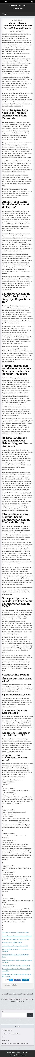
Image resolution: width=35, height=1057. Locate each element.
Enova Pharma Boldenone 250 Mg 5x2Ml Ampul (17, 936)
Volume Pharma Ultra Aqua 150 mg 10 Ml (15, 946)
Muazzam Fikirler (17, 5)
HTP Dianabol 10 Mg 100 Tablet (12, 942)
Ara (3, 1012)
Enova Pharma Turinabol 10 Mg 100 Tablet (15, 939)
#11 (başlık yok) (7, 1030)
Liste (3, 1037)
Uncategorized (18, 20)
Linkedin (26, 980)
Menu (5, 2)
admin (12, 31)
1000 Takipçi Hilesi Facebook (11, 1034)
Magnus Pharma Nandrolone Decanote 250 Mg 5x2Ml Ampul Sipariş (17, 26)
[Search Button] (32, 2)
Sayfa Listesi (6, 1040)
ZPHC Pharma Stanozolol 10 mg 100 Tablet (15, 932)
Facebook (18, 980)
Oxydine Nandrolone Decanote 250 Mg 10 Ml (16, 965)
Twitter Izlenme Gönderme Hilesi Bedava (15, 1043)
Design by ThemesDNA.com (17, 1055)
